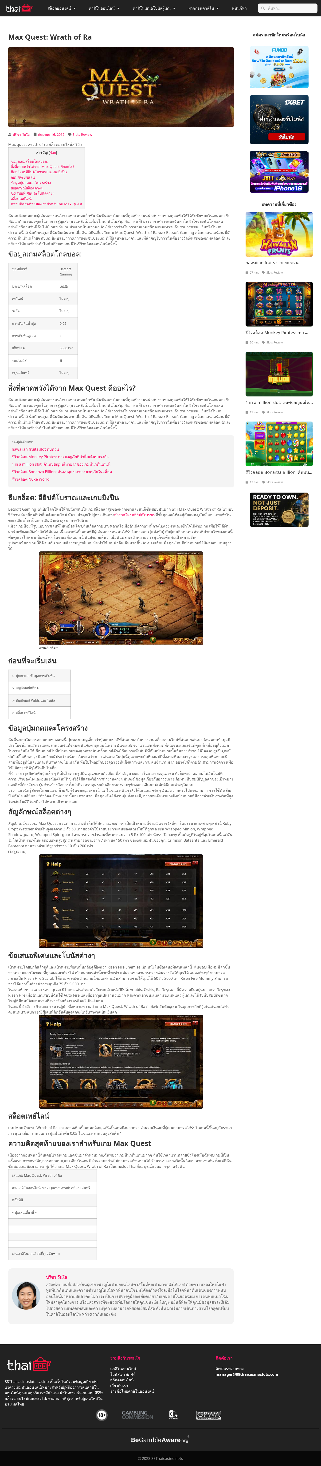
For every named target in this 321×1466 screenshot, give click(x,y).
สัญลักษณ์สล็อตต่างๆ (27, 188)
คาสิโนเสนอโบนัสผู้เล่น (152, 8)
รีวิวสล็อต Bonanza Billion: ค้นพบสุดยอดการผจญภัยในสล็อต (62, 471)
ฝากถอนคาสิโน (201, 8)
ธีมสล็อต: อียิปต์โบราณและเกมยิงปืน (39, 172)
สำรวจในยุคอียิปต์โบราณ (135, 514)
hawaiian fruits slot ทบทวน (35, 449)
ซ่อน (53, 152)
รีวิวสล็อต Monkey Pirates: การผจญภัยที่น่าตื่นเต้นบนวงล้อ (60, 456)
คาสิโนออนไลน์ (102, 8)
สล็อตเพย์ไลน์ (21, 198)
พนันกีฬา (239, 8)
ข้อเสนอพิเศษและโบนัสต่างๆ (32, 193)
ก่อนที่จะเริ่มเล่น (23, 177)
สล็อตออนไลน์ (59, 8)
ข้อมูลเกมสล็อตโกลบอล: (29, 161)
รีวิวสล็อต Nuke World (31, 479)
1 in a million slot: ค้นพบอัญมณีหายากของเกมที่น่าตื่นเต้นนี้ (61, 464)
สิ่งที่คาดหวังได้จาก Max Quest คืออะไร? (42, 166)
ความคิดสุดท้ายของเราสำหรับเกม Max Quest (46, 204)
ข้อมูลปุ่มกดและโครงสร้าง (31, 182)
